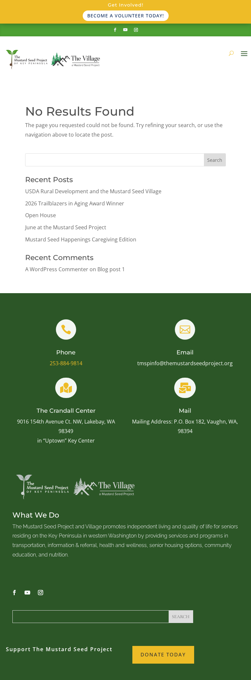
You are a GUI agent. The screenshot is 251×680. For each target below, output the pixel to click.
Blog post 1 (111, 269)
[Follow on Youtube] (125, 30)
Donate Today (163, 654)
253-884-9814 (66, 363)
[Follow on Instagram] (136, 30)
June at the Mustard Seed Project (65, 227)
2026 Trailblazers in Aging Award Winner (74, 203)
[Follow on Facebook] (115, 30)
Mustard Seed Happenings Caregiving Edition (80, 239)
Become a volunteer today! (125, 15)
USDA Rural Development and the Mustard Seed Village (93, 191)
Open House (40, 215)
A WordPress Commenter (56, 269)
